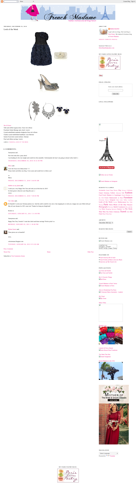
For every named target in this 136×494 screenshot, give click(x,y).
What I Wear (105, 214)
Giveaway (101, 200)
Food (100, 195)
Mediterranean (122, 202)
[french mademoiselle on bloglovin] (106, 161)
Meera (10, 165)
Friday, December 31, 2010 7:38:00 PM (23, 196)
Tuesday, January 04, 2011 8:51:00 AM (23, 244)
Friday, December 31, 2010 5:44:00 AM (23, 180)
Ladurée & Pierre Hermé (106, 348)
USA (128, 212)
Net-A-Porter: (8, 125)
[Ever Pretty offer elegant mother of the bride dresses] (114, 444)
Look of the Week (22, 142)
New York (129, 202)
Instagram (112, 200)
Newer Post (7, 252)
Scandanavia (121, 207)
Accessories (102, 190)
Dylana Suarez (12, 229)
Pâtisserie (129, 205)
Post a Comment (8, 249)
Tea (123, 209)
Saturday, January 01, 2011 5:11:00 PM (24, 213)
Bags (111, 190)
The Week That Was (104, 354)
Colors (112, 193)
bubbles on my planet (14, 185)
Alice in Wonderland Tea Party (107, 290)
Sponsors (114, 209)
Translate (112, 456)
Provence (110, 207)
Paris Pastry (114, 29)
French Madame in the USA (107, 361)
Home (48, 252)
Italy (117, 200)
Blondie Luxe (103, 325)
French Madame (114, 36)
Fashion (12, 142)
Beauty (116, 190)
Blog (119, 190)
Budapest (124, 190)
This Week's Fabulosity (113, 212)
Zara (110, 214)
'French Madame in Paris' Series (108, 283)
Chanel (101, 193)
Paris (106, 204)
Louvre (115, 202)
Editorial (118, 193)
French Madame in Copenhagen (111, 195)
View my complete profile (108, 39)
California (129, 190)
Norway (101, 205)
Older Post (90, 252)
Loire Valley (123, 200)
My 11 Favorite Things (105, 277)
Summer (119, 209)
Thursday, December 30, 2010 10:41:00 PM (25, 161)
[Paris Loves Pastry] (109, 69)
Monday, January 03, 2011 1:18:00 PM (23, 224)
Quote (116, 207)
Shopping (108, 209)
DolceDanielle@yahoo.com (106, 48)
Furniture (128, 197)
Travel (123, 211)
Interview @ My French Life (108, 262)
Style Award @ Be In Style (107, 257)
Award (108, 190)
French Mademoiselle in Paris (114, 198)
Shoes (103, 209)
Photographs (103, 207)
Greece (107, 200)
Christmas (106, 193)
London (130, 200)
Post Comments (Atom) (18, 256)
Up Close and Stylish (105, 270)
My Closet (102, 296)
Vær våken (11, 201)
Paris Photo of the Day (117, 205)
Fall (123, 193)
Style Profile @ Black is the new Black (111, 260)
